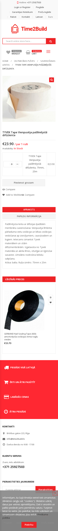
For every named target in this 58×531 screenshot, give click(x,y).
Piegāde (40, 7)
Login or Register (22, 7)
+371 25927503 (34, 2)
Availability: (7, 148)
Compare (10, 189)
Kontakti (26, 16)
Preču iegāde (44, 12)
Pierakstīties (46, 489)
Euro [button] (50, 16)
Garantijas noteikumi (22, 12)
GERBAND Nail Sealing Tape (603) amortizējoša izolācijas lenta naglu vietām (21, 336)
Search (50, 41)
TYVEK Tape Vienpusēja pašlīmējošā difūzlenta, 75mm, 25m (34, 164)
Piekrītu (29, 524)
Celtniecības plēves (24, 61)
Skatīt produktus (50, 297)
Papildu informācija (29, 216)
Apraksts (29, 209)
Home (5, 61)
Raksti (13, 16)
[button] (36, 16)
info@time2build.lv (16, 438)
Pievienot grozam (24, 182)
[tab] (29, 209)
